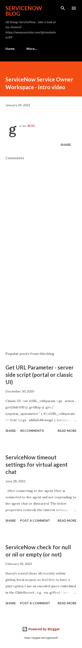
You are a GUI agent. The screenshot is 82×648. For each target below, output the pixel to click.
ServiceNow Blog (23, 11)
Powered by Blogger (44, 629)
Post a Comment (35, 520)
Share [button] (66, 145)
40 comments (32, 431)
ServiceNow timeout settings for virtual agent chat (36, 464)
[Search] (63, 8)
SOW (31, 126)
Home (10, 49)
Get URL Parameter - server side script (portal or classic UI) (39, 374)
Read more (67, 431)
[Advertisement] (41, 308)
